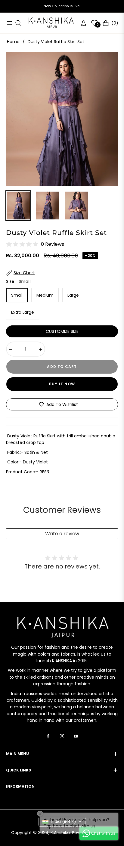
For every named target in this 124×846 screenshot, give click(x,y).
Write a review (62, 533)
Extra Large (22, 312)
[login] (81, 23)
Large (73, 295)
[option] (62, 119)
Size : (18, 281)
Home (13, 42)
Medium (45, 295)
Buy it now (62, 383)
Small (17, 295)
